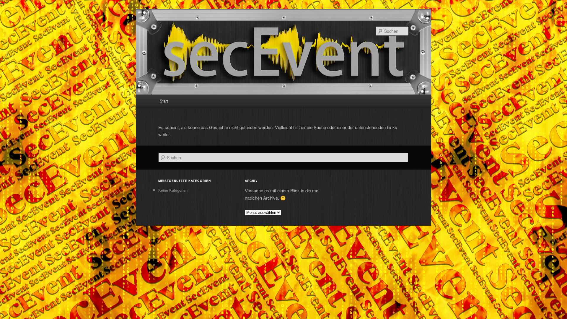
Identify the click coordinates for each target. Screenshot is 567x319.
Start (164, 101)
